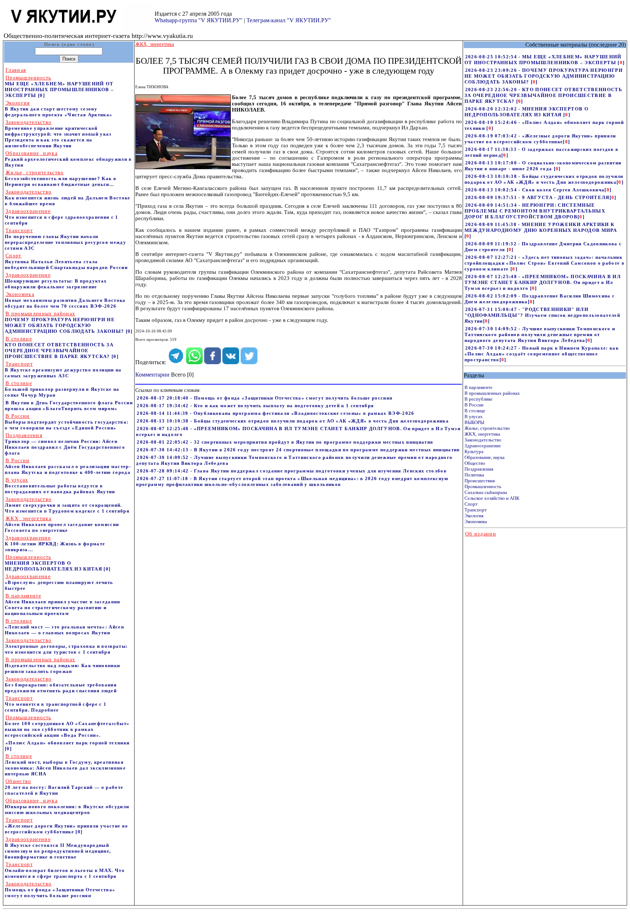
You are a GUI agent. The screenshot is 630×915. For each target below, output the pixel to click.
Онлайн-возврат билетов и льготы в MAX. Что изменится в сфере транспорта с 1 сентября (65, 870)
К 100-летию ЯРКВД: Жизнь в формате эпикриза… (55, 543)
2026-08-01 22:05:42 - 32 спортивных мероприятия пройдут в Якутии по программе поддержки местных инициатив (285, 442)
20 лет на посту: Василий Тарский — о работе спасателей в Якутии (64, 787)
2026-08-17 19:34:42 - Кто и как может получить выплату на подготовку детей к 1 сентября (255, 405)
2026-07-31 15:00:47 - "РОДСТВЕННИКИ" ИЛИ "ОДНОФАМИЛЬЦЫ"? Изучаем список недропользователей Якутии (542, 315)
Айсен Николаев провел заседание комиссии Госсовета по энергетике (62, 524)
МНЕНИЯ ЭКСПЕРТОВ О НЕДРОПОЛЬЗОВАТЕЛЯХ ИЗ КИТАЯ (54, 563)
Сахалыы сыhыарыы (485, 492)
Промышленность (482, 486)
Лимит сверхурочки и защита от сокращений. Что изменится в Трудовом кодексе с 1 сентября (67, 505)
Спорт (471, 504)
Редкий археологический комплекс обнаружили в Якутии (68, 159)
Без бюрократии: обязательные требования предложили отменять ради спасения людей (61, 684)
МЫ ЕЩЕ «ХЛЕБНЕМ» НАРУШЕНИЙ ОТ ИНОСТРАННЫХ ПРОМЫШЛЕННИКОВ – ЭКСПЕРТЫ (59, 86)
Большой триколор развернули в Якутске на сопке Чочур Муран (62, 389)
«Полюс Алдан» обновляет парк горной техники (67, 742)
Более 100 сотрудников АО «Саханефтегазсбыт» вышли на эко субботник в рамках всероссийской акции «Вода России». (67, 726)
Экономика (475, 521)
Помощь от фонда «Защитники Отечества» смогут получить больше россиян (60, 889)
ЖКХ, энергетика (482, 434)
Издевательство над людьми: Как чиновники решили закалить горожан (62, 665)
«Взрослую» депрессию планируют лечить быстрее (59, 582)
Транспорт (475, 510)
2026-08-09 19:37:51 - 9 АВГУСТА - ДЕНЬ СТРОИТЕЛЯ (537, 197)
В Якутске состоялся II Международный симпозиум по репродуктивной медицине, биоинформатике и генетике (58, 848)
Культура (473, 451)
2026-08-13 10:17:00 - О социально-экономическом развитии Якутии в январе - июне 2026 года (543, 165)
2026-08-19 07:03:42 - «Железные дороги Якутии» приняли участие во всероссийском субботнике (540, 138)
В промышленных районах (492, 393)
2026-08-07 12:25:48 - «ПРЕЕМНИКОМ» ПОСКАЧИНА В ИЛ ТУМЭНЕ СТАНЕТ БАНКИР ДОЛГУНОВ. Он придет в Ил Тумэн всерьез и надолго (542, 282)
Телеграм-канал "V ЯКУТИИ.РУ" (288, 20)
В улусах (473, 416)
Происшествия (479, 480)
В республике (478, 399)
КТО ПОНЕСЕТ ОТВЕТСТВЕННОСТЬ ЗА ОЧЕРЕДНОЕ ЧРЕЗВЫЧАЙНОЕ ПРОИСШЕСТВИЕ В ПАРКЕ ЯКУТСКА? (59, 347)
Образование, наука (484, 457)
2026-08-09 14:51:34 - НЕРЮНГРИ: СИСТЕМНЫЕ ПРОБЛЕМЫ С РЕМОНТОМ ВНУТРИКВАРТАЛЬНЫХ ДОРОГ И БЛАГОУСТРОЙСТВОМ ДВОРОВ (534, 210)
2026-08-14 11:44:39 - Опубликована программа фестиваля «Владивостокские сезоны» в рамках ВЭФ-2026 (275, 413)
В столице (474, 410)
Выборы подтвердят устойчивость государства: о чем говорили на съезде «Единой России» (66, 422)
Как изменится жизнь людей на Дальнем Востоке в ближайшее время (68, 197)
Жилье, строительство (487, 428)
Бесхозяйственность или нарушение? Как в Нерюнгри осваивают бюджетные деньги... (60, 178)
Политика (474, 475)
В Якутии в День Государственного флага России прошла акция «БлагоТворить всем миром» (69, 405)
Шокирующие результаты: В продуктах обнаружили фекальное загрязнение (56, 280)
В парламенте (478, 387)
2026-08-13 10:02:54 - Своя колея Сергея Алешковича (535, 189)
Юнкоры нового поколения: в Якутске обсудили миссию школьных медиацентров (67, 806)
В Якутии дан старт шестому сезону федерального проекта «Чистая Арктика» (58, 108)
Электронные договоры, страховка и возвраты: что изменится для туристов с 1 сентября (66, 646)
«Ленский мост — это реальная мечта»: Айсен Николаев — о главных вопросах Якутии (64, 626)
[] (621, 62)
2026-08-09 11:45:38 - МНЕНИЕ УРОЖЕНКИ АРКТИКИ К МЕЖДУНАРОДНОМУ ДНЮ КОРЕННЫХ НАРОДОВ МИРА (540, 227)
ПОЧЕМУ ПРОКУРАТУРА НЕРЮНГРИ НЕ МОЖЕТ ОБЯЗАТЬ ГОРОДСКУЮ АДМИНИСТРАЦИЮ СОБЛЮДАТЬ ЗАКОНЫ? (65, 322)
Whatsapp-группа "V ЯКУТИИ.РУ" (198, 20)
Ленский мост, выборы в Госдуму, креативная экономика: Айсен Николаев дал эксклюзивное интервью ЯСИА (65, 765)
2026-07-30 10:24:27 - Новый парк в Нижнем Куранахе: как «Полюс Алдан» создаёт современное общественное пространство (541, 353)
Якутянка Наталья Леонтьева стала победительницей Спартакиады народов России (66, 261)
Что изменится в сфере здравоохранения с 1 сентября (61, 217)
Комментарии (152, 374)
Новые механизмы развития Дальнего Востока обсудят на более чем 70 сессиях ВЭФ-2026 (65, 300)
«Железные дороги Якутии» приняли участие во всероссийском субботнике (66, 825)
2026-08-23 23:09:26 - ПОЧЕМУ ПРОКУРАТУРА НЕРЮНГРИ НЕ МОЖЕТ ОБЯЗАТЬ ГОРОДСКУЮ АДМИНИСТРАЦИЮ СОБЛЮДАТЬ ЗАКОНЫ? (543, 76)
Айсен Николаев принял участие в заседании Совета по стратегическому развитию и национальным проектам (62, 604)
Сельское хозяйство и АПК (492, 498)
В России (473, 405)
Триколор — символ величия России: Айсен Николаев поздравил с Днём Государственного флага (65, 444)
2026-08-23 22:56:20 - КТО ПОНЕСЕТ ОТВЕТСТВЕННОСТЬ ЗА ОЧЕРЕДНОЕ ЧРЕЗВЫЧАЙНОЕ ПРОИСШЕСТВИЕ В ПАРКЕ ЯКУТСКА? (543, 95)
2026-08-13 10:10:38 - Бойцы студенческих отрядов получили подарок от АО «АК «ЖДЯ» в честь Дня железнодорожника (293, 421)
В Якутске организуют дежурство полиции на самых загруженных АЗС (63, 369)
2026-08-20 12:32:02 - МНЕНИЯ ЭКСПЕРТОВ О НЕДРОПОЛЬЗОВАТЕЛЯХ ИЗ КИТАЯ (526, 111)
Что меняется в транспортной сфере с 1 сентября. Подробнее (55, 704)
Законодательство (482, 440)
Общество (474, 463)
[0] (41, 95)
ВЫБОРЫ (474, 422)
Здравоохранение (482, 445)
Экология (473, 515)
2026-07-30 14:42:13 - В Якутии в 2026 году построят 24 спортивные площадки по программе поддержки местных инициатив (298, 449)
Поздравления (478, 469)
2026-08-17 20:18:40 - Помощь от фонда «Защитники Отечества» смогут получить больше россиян (264, 398)
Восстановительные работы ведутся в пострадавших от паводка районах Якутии (60, 485)
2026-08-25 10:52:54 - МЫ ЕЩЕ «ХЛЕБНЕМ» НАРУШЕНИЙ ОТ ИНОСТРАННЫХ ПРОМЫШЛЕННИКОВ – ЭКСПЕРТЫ (543, 59)
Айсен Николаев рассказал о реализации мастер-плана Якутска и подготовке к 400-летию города (68, 466)
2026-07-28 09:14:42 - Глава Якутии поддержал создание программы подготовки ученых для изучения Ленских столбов (292, 471)
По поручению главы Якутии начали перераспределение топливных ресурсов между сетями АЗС (65, 239)
